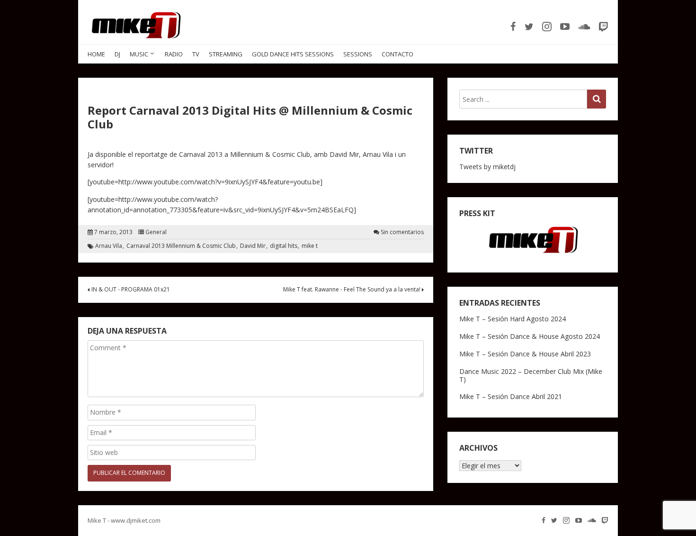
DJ (117, 54)
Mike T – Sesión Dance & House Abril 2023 (525, 353)
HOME (96, 54)
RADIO (174, 54)
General (156, 232)
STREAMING (225, 54)
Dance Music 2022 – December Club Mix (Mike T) (530, 375)
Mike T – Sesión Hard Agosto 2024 (512, 318)
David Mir (253, 246)
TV (195, 54)
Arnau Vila (108, 246)
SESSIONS (357, 54)
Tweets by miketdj (487, 166)
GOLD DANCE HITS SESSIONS (293, 54)
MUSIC (139, 54)
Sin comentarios (402, 232)
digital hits (283, 246)
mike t (310, 246)
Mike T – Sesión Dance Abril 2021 (510, 396)
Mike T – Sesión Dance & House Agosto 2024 (529, 336)
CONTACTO (397, 54)
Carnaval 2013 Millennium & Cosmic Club (181, 246)
